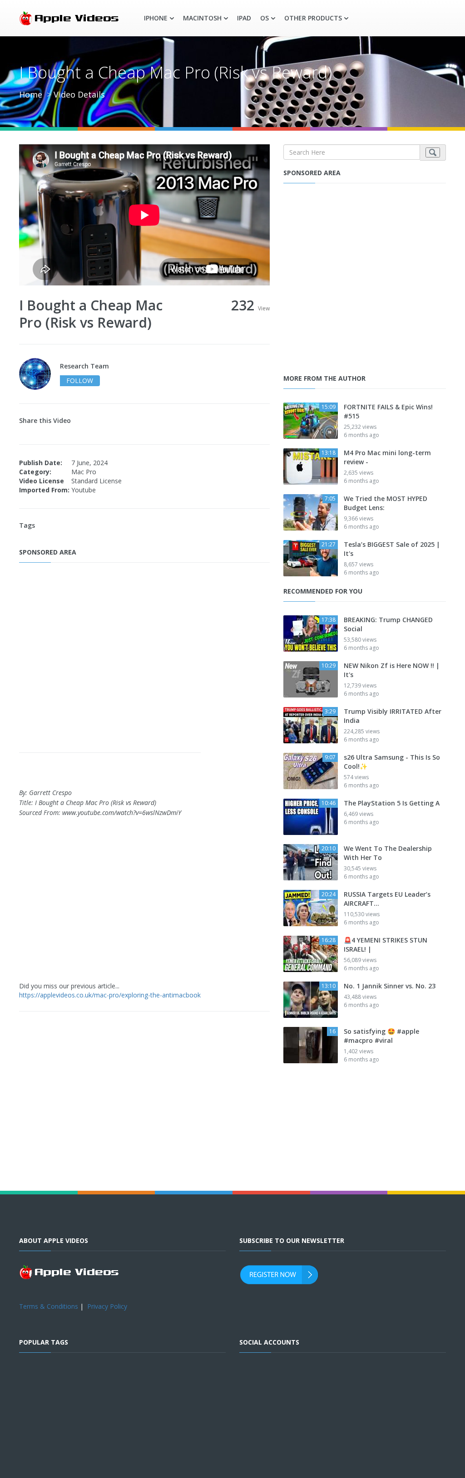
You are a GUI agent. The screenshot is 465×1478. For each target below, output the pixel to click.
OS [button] (264, 18)
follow (79, 380)
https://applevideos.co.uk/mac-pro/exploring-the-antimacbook (110, 995)
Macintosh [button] (202, 18)
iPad (244, 18)
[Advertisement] (145, 658)
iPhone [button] (156, 18)
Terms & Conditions (48, 1306)
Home (30, 94)
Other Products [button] (313, 18)
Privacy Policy (107, 1306)
